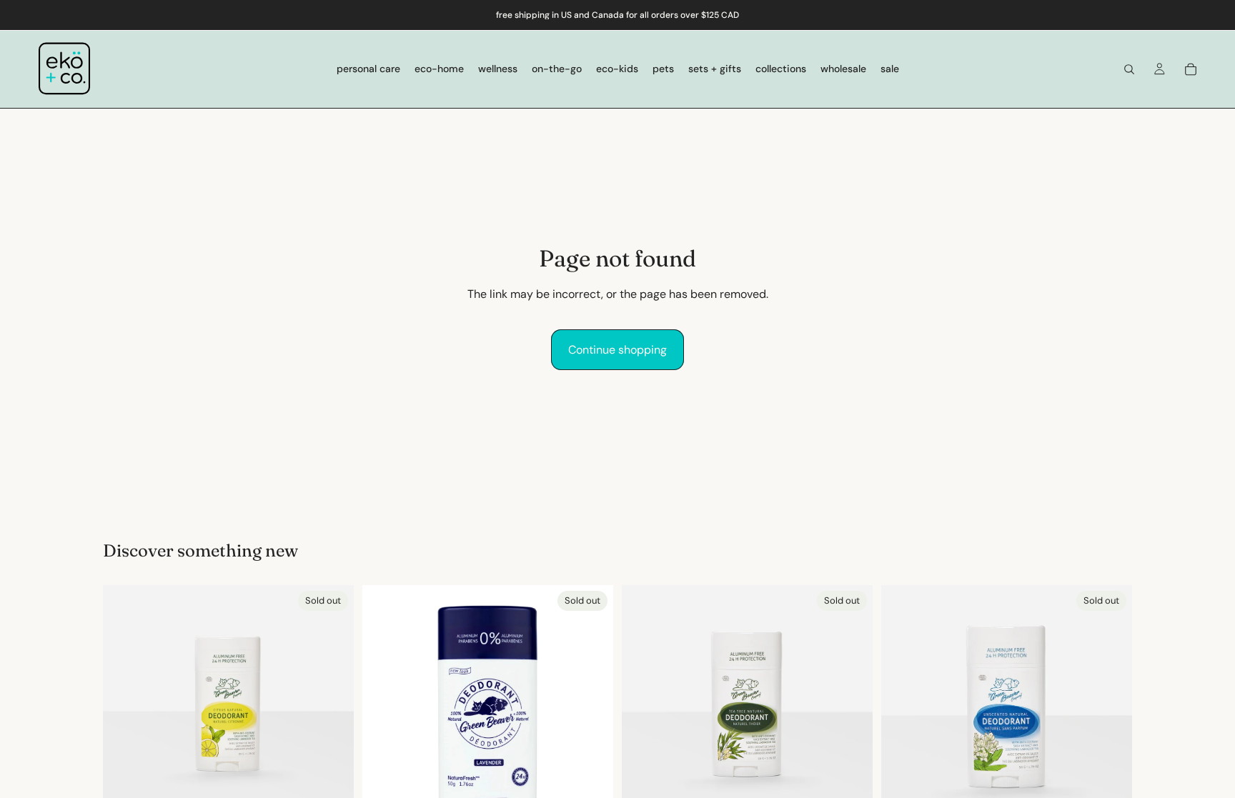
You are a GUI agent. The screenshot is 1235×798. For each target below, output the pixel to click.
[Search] (1129, 69)
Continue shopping (617, 349)
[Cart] (1190, 69)
